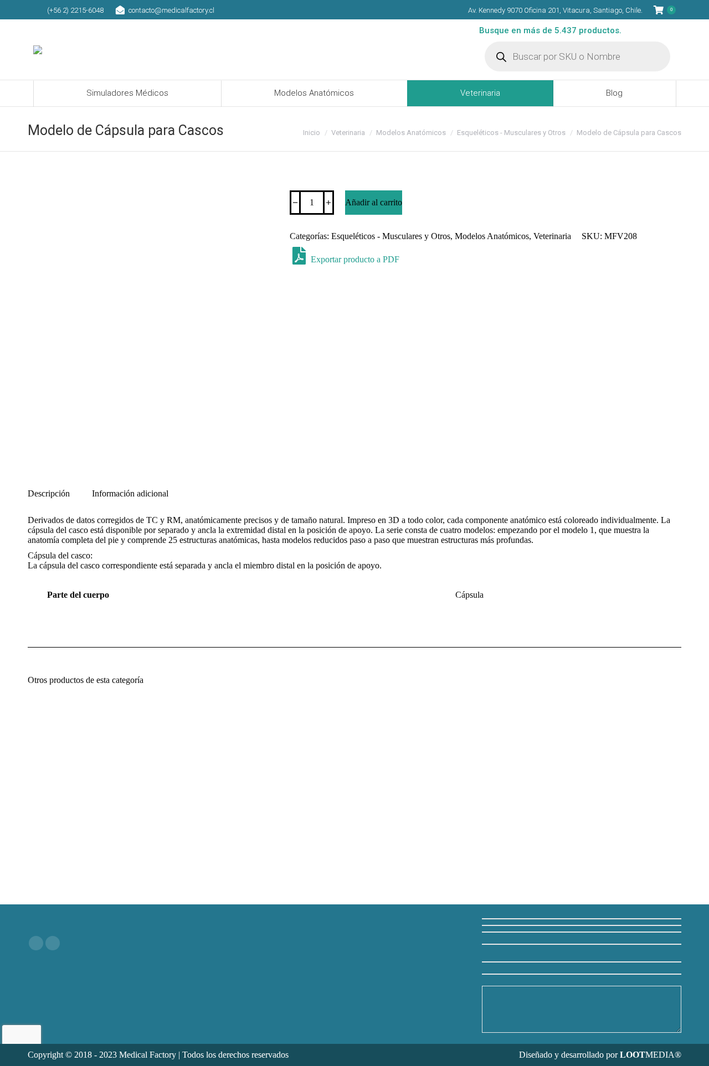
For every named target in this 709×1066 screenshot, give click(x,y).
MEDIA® (650, 1054)
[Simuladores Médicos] (354, 921)
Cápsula (469, 594)
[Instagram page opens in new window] (52, 943)
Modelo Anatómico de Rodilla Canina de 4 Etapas (609, 855)
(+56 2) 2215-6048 (75, 10)
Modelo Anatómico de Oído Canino (100, 850)
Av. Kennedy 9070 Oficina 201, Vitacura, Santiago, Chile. (555, 10)
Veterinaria (552, 236)
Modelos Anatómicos (492, 236)
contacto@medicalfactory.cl (171, 10)
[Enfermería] (354, 937)
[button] (155, 823)
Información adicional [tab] (130, 493)
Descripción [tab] (49, 493)
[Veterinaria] (354, 932)
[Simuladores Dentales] (354, 943)
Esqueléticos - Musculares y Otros (390, 236)
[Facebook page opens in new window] (36, 943)
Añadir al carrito (373, 202)
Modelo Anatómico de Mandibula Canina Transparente (269, 855)
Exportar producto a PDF (354, 259)
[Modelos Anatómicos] (354, 926)
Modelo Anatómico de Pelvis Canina (439, 850)
